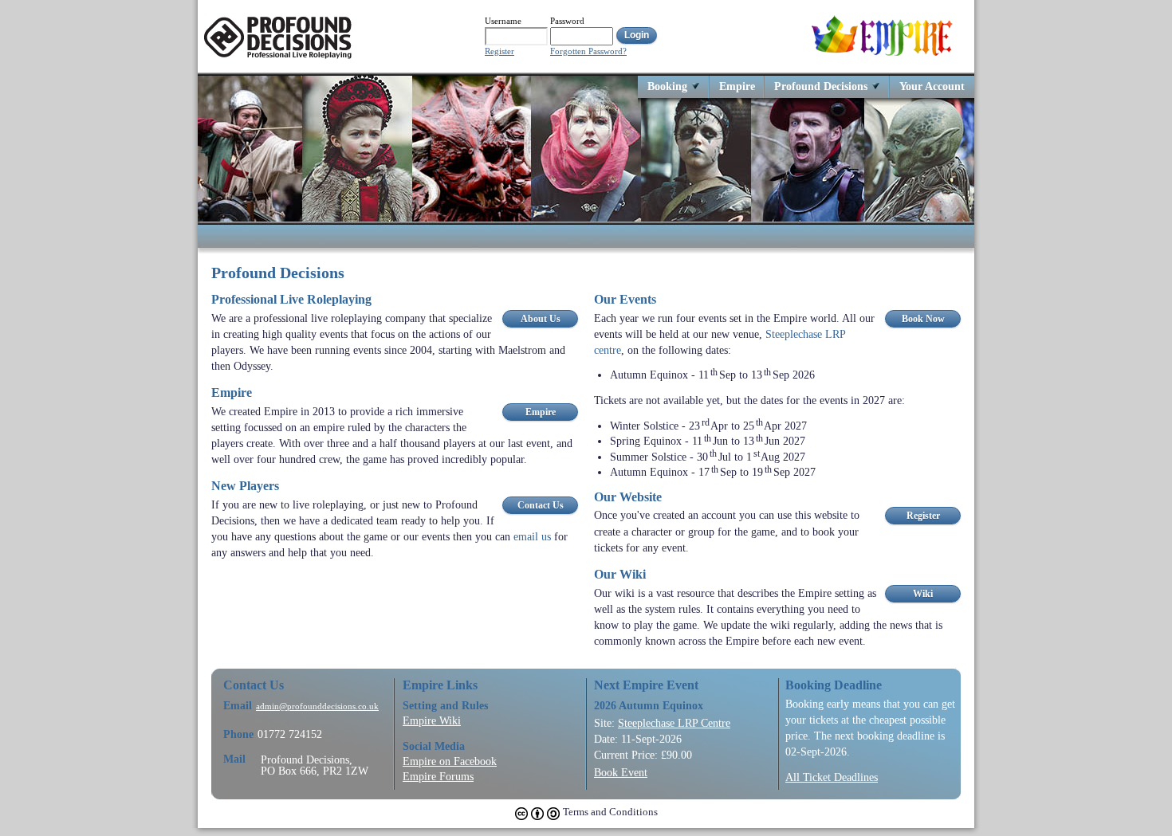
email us (532, 536)
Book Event (620, 772)
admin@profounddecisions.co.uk (317, 706)
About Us (540, 318)
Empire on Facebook (450, 761)
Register (499, 51)
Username (503, 21)
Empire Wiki (432, 720)
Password (567, 21)
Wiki (923, 593)
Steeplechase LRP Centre (674, 722)
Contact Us (540, 505)
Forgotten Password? (588, 51)
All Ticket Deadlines (831, 777)
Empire (737, 86)
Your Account (932, 86)
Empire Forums (438, 776)
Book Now (923, 318)
